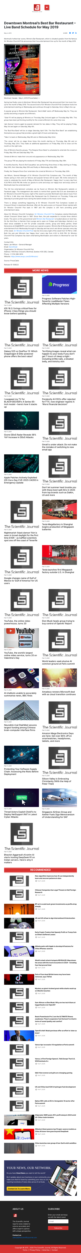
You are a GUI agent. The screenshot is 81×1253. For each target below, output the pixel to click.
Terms (25, 1250)
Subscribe (58, 1228)
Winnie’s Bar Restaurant (45, 219)
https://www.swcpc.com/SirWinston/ (24, 256)
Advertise (46, 1250)
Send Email (13, 247)
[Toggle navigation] (47, 7)
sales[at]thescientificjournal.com (25, 1237)
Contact (55, 1250)
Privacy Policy (35, 1250)
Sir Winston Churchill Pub (44, 214)
